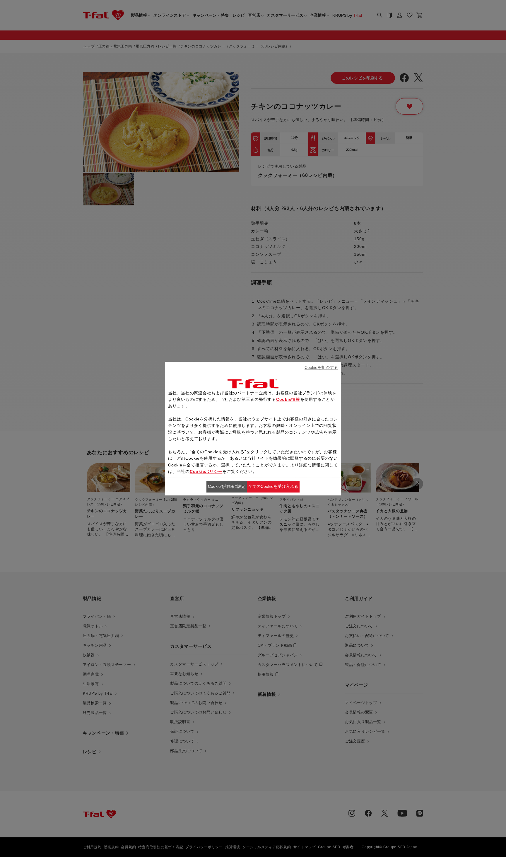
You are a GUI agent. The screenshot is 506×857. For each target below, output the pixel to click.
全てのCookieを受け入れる (273, 486)
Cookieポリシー (206, 471)
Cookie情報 (288, 399)
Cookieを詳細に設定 (226, 486)
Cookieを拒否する (321, 367)
